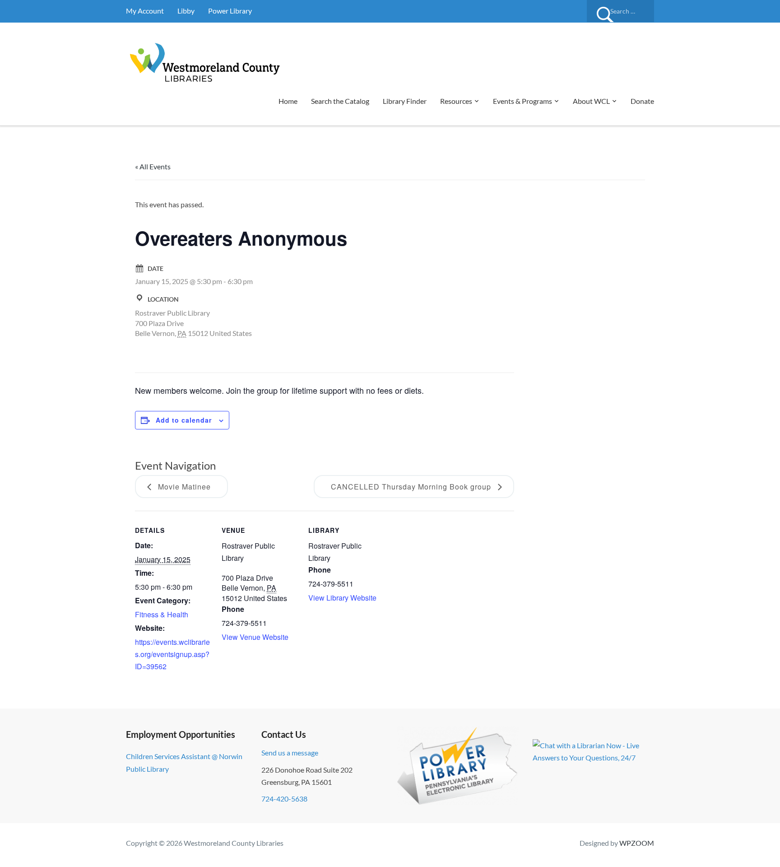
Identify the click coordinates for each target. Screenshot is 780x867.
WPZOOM (636, 843)
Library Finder (405, 101)
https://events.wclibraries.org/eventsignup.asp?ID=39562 (172, 654)
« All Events (153, 166)
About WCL (591, 101)
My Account (145, 10)
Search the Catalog (340, 101)
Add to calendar (184, 419)
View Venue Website (255, 637)
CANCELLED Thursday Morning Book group (412, 486)
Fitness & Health (161, 614)
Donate (642, 101)
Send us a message (289, 752)
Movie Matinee (183, 486)
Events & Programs (522, 101)
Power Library (230, 10)
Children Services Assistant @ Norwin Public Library (184, 762)
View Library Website (342, 597)
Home (288, 101)
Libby (186, 10)
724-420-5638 (284, 798)
